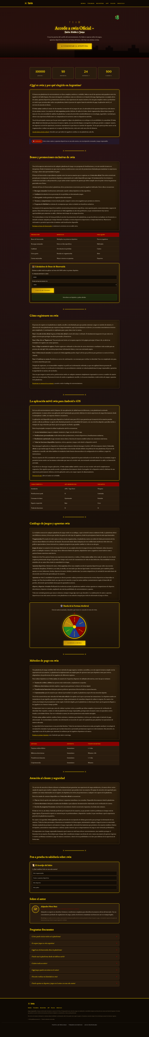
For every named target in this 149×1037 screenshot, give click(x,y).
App (107, 3)
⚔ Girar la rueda (74, 643)
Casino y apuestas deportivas (41, 878)
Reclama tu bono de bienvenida (42, 226)
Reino (83, 3)
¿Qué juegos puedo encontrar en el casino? (45, 970)
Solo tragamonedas (38, 873)
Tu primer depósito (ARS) (40, 274)
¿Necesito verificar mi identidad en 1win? (44, 977)
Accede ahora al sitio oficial (40, 132)
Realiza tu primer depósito (40, 735)
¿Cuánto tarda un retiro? (39, 963)
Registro (100, 3)
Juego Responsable (91, 1025)
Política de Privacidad (59, 1025)
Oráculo (121, 3)
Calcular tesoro (43, 290)
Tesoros (91, 3)
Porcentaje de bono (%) (40, 281)
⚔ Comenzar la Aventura (74, 46)
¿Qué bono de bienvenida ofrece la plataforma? (46, 950)
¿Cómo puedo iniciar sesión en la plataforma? (46, 937)
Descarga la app (37, 476)
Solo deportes (37, 883)
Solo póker (36, 887)
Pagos (112, 3)
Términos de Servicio (75, 1025)
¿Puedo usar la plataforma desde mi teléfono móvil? (48, 957)
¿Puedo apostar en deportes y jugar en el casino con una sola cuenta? (53, 983)
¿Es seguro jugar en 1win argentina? (42, 943)
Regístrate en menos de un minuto (43, 383)
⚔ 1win (28, 3)
